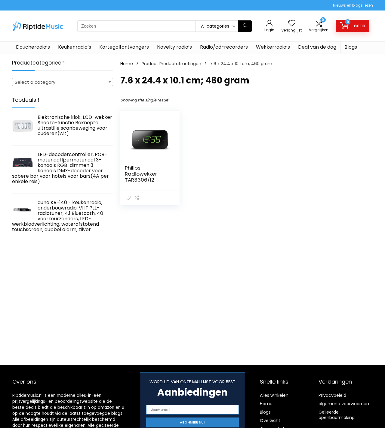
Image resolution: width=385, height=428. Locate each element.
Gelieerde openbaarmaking (337, 414)
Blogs (350, 47)
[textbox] (62, 82)
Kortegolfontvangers (124, 47)
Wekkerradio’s (273, 47)
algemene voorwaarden (344, 404)
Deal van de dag (317, 47)
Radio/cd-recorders (224, 47)
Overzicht (270, 420)
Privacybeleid (332, 395)
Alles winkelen (274, 395)
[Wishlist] (291, 24)
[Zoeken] (245, 26)
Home (126, 64)
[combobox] (62, 82)
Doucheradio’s (33, 47)
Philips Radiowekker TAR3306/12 (141, 173)
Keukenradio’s (74, 47)
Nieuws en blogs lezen (353, 5)
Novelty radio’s (174, 47)
